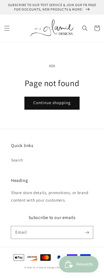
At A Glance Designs (44, 267)
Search (17, 160)
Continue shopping (52, 102)
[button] (7, 28)
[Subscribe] (87, 232)
